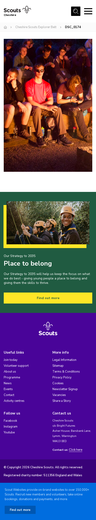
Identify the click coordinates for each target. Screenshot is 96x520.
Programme (12, 377)
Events (8, 389)
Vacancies (59, 395)
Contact (9, 395)
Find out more (48, 298)
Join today (10, 360)
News (8, 383)
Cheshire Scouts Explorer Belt (35, 27)
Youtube (9, 432)
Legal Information (64, 360)
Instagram (10, 427)
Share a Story (61, 401)
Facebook (10, 421)
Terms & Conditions (66, 372)
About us (10, 372)
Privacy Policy (62, 377)
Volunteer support (16, 366)
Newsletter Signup (65, 389)
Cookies (58, 383)
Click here (75, 450)
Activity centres (14, 401)
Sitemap (58, 366)
